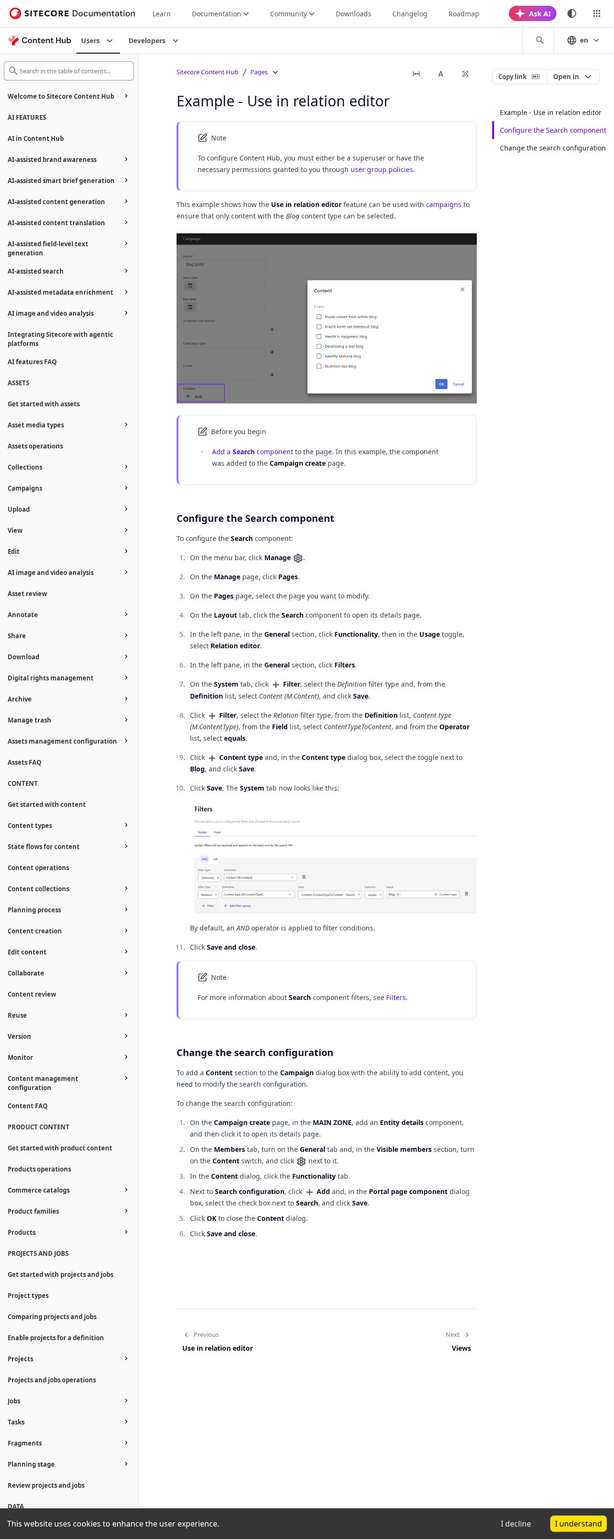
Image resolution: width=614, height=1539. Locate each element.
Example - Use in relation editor (551, 112)
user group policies (382, 169)
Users (90, 40)
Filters (396, 997)
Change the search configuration (553, 147)
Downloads (353, 13)
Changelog (409, 13)
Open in (566, 76)
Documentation (216, 13)
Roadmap (464, 13)
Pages (259, 72)
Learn (162, 13)
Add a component (252, 451)
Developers (147, 40)
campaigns (443, 204)
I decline (516, 1523)
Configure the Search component (553, 130)
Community (288, 13)
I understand (578, 1523)
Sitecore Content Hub (207, 72)
